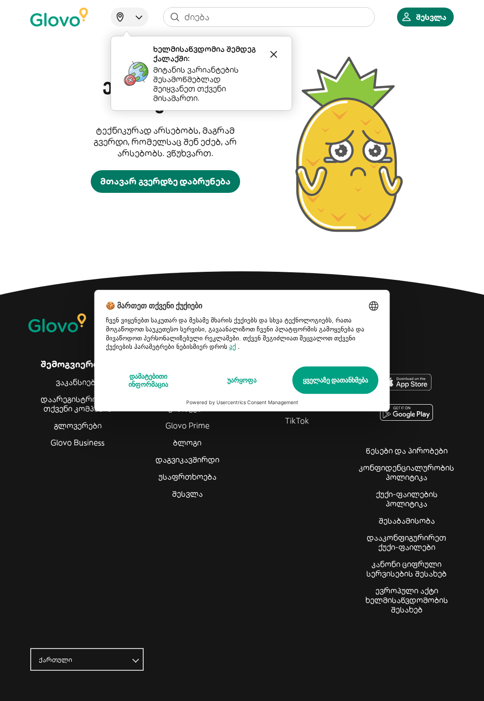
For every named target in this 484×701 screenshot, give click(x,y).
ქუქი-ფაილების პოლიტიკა (407, 498)
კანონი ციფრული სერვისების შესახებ (406, 568)
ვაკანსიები (78, 382)
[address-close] (273, 54)
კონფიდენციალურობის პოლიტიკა (406, 472)
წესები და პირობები (407, 450)
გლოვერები (78, 425)
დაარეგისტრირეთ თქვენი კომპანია (77, 403)
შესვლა (187, 493)
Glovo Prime (187, 425)
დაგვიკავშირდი (187, 459)
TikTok (297, 420)
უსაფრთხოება (187, 476)
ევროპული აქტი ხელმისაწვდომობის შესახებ (406, 600)
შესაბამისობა (407, 520)
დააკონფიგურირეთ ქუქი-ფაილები (406, 542)
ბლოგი (187, 442)
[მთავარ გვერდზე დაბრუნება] (59, 17)
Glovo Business (77, 442)
